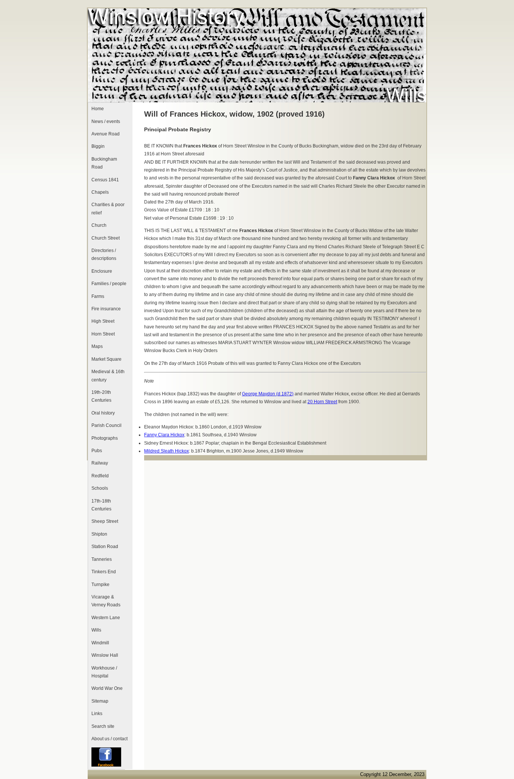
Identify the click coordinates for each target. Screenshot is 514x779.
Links (96, 713)
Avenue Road (105, 134)
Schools (99, 488)
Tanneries (101, 559)
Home (97, 108)
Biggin (98, 146)
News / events (105, 121)
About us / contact (109, 738)
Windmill (100, 642)
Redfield (100, 475)
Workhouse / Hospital (104, 672)
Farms (97, 296)
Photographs (104, 438)
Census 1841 (105, 179)
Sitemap (99, 701)
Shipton (99, 534)
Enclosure (101, 271)
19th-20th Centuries (101, 396)
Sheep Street (104, 521)
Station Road (104, 546)
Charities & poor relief (108, 208)
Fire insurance (106, 308)
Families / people (108, 283)
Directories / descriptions (103, 254)
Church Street (105, 238)
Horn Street (103, 334)
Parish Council (106, 425)
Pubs (96, 450)
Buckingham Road (104, 163)
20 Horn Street (322, 401)
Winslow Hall (104, 655)
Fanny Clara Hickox (164, 434)
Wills (96, 630)
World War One (107, 688)
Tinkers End (103, 571)
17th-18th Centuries (101, 505)
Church (98, 225)
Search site (102, 726)
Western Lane (105, 617)
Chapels (100, 192)
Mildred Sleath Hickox (166, 451)
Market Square (106, 359)
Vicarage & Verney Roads (105, 600)
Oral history (103, 413)
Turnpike (100, 584)
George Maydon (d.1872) (267, 393)
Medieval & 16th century (108, 375)
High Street (102, 321)
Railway (99, 463)
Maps (97, 346)
